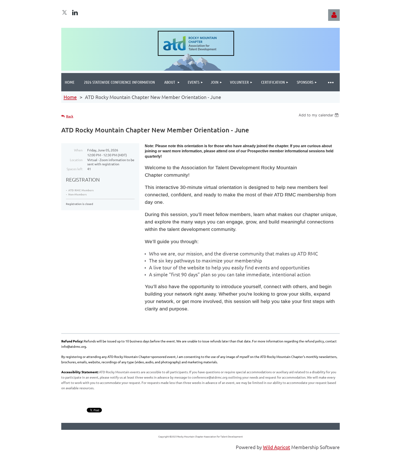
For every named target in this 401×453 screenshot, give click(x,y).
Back (69, 116)
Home (70, 97)
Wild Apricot (276, 447)
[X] (64, 12)
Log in (334, 15)
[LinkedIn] (75, 12)
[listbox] (319, 115)
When (78, 150)
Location (76, 160)
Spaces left (75, 169)
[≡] (330, 82)
